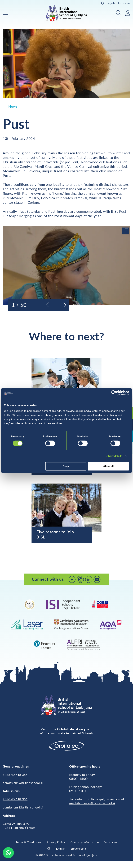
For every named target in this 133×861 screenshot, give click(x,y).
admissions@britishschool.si (23, 783)
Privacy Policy (56, 842)
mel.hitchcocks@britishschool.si (92, 803)
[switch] (50, 443)
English (111, 3)
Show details (114, 456)
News (12, 106)
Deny (66, 466)
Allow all (108, 466)
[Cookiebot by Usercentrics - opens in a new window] (114, 392)
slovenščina (123, 3)
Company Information (84, 842)
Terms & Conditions (28, 842)
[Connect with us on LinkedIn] (88, 579)
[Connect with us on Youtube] (97, 579)
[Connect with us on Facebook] (72, 579)
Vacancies (110, 842)
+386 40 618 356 (15, 775)
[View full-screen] (125, 231)
